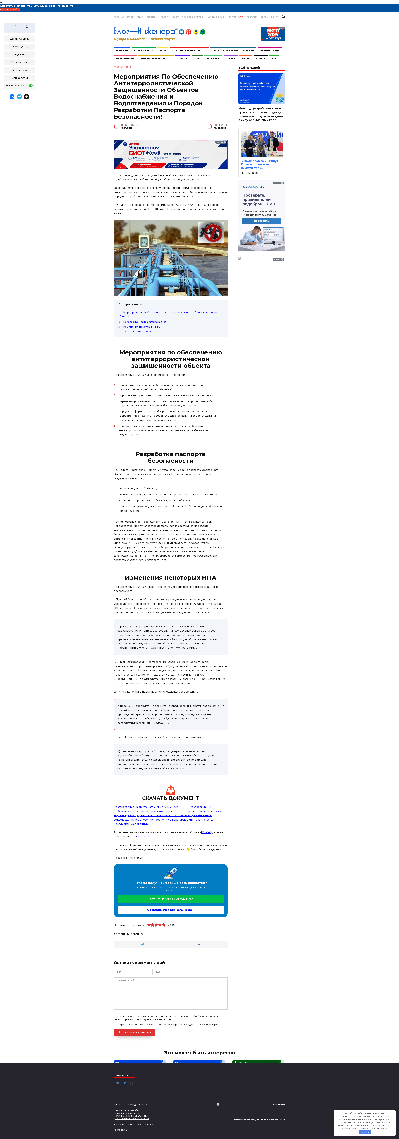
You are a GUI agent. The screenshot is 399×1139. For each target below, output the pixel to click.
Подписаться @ (19, 77)
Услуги (165, 17)
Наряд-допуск (216, 17)
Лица (140, 17)
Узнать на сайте (10, 9)
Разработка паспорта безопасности (146, 321)
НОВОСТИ (122, 50)
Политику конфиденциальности (130, 1115)
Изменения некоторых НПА (141, 326)
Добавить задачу (19, 38)
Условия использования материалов (133, 1124)
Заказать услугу (19, 46)
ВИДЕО (245, 58)
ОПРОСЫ (183, 58)
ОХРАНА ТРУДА (143, 50)
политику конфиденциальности (153, 1019)
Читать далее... (250, 172)
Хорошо (365, 1132)
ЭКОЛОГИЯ (213, 58)
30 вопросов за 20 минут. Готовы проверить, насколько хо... (260, 164)
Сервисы (151, 17)
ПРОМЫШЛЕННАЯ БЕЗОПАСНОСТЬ (233, 50)
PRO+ (162, 50)
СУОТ (175, 17)
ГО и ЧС (206, 832)
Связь (264, 17)
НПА (274, 58)
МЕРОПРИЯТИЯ (125, 58)
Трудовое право (193, 17)
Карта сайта (120, 1130)
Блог (130, 17)
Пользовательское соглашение (132, 1118)
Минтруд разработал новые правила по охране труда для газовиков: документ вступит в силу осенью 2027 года (261, 114)
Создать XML (19, 54)
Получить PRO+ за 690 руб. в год (171, 899)
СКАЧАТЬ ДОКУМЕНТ (143, 331)
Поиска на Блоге (142, 836)
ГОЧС (197, 58)
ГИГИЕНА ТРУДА (270, 50)
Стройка (235, 17)
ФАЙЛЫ (260, 58)
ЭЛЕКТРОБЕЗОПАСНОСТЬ (156, 58)
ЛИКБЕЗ (230, 58)
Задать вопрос (19, 62)
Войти (275, 17)
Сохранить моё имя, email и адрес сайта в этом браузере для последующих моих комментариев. (168, 1024)
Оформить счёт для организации (170, 909)
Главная (119, 17)
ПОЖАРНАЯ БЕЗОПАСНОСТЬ (189, 50)
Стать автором (19, 70)
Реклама (252, 17)
